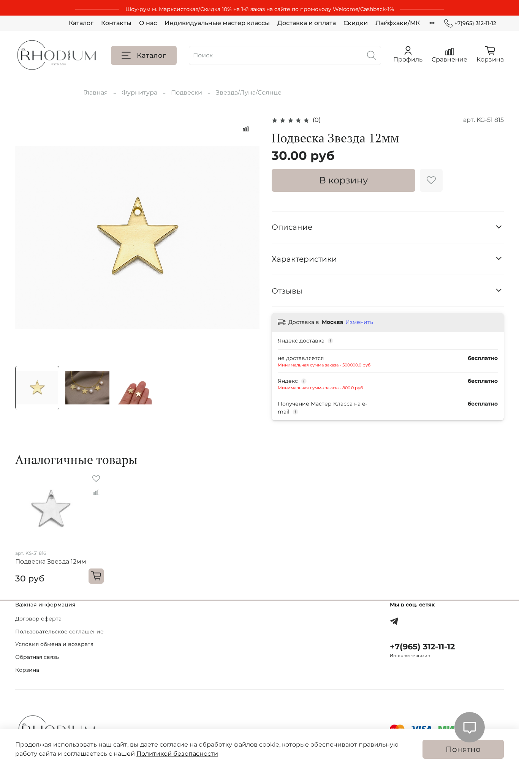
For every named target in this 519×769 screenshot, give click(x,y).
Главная (95, 92)
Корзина (27, 669)
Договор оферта (38, 618)
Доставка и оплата (306, 23)
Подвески (186, 92)
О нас (148, 23)
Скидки (355, 23)
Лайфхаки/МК (397, 23)
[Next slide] (247, 237)
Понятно (463, 749)
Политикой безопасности (177, 753)
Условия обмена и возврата (54, 644)
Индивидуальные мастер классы (217, 23)
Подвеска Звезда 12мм (50, 561)
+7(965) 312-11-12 (475, 23)
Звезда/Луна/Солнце (249, 92)
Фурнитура (139, 92)
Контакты (116, 23)
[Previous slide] (27, 237)
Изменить (359, 322)
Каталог (81, 23)
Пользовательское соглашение (59, 631)
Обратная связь (37, 657)
